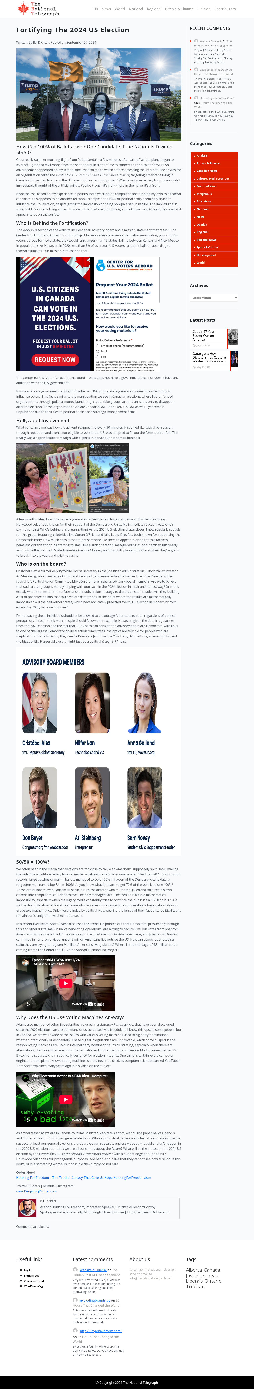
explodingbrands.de (212, 69)
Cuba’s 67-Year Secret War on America (204, 335)
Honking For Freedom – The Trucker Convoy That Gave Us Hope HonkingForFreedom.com (83, 1177)
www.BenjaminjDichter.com (36, 1191)
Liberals (194, 1280)
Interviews (204, 201)
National (136, 8)
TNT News (102, 8)
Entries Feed (31, 1275)
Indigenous (204, 194)
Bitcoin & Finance (179, 8)
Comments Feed (34, 1281)
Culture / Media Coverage (213, 178)
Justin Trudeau (202, 1275)
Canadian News (207, 171)
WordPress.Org (33, 1286)
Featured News (206, 186)
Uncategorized (206, 255)
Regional (154, 8)
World (120, 8)
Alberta (194, 1269)
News (200, 217)
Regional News (206, 240)
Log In (27, 1270)
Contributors (225, 8)
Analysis (202, 155)
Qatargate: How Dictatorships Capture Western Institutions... (209, 357)
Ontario (213, 1280)
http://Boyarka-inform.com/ (217, 98)
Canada (212, 1269)
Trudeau (195, 1286)
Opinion (204, 8)
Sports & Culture (207, 247)
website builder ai (211, 41)
